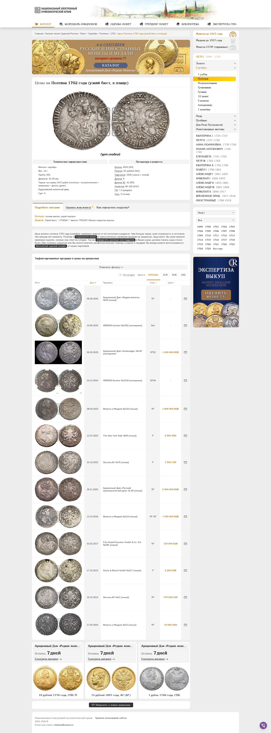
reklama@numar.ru (63, 725)
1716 (216, 240)
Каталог (45, 24)
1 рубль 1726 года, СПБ (164, 695)
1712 (224, 235)
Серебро (93, 33)
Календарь (80, 24)
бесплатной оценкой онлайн (51, 246)
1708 (232, 231)
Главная (39, 33)
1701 (216, 226)
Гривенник (204, 87)
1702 (113, 33)
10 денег (203, 96)
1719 (200, 244)
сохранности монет (86, 236)
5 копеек (203, 100)
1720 (208, 244)
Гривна (202, 91)
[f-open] (263, 725)
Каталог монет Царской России (61, 33)
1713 (232, 235)
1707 (224, 231)
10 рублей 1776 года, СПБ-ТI (58, 695)
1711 (216, 235)
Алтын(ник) (205, 105)
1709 (200, 235)
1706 (216, 231)
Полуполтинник (207, 83)
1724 (200, 248)
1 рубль (202, 74)
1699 (200, 226)
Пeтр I (83, 33)
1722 (224, 244)
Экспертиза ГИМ (224, 24)
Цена (170, 283)
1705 (208, 231)
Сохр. (152, 283)
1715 (208, 240)
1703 (232, 226)
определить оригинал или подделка (115, 240)
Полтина (103, 33)
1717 (224, 240)
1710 (208, 235)
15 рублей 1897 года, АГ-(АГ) (111, 695)
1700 (208, 226)
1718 (232, 240)
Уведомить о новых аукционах (113, 705)
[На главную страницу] (55, 10)
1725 (208, 248)
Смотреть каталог (46, 658)
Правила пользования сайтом (111, 718)
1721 (216, 244)
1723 (232, 244)
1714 (200, 240)
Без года (218, 248)
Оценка (120, 24)
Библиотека (190, 24)
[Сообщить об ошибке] (185, 299)
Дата (92, 283)
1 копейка (204, 109)
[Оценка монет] (216, 292)
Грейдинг (156, 24)
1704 (200, 231)
